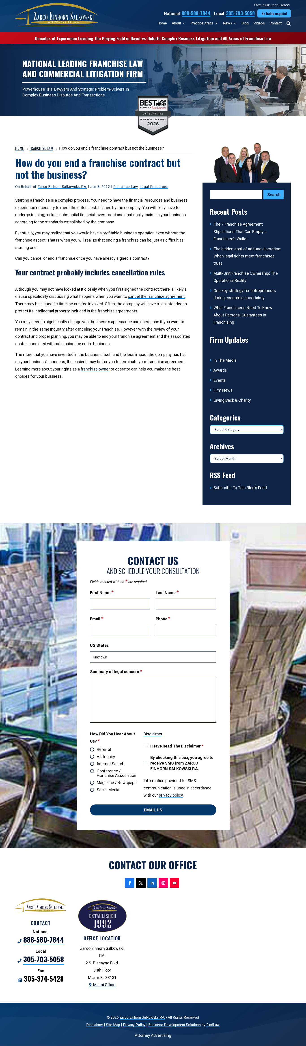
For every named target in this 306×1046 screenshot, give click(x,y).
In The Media (224, 360)
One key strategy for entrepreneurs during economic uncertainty (244, 294)
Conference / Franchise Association (116, 773)
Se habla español (274, 13)
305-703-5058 (240, 13)
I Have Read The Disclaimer (176, 746)
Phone (163, 619)
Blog (245, 23)
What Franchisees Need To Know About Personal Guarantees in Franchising (242, 315)
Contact (276, 23)
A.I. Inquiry (106, 756)
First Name (102, 592)
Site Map (113, 1025)
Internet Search (110, 764)
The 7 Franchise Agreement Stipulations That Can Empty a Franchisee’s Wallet (240, 231)
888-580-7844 (196, 13)
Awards (220, 370)
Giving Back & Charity (232, 400)
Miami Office (104, 984)
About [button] (176, 23)
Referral (104, 749)
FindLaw (213, 1025)
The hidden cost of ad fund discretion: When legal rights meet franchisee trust (247, 256)
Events (219, 380)
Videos (259, 23)
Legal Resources (154, 187)
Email (96, 619)
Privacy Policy (134, 1025)
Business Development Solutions (174, 1025)
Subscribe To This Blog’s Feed (240, 487)
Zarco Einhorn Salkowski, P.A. (62, 187)
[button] (301, 1013)
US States (99, 645)
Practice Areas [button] (201, 23)
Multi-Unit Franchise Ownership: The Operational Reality (245, 277)
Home (162, 23)
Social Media (108, 790)
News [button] (227, 23)
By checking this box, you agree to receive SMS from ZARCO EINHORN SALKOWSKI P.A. (181, 763)
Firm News (223, 390)
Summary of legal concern (116, 671)
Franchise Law (125, 187)
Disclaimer (153, 734)
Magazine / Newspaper (117, 782)
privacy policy (171, 795)
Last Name (167, 592)
